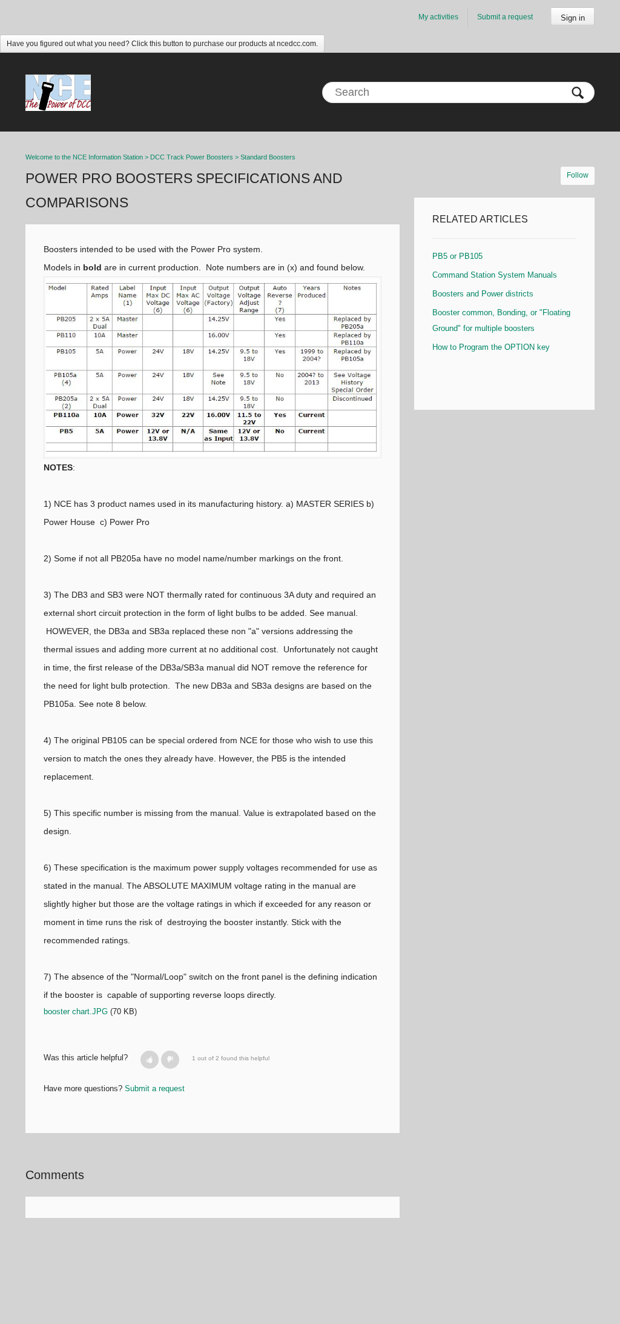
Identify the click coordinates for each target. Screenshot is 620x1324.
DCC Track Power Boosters (191, 157)
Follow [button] (578, 175)
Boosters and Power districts (482, 293)
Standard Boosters (267, 157)
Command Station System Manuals (494, 274)
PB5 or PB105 (457, 256)
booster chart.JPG (76, 1011)
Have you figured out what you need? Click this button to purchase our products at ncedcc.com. (162, 43)
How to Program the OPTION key (491, 347)
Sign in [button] (573, 17)
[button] (149, 1060)
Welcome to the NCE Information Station (84, 157)
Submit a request (505, 17)
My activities (438, 17)
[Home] (58, 92)
